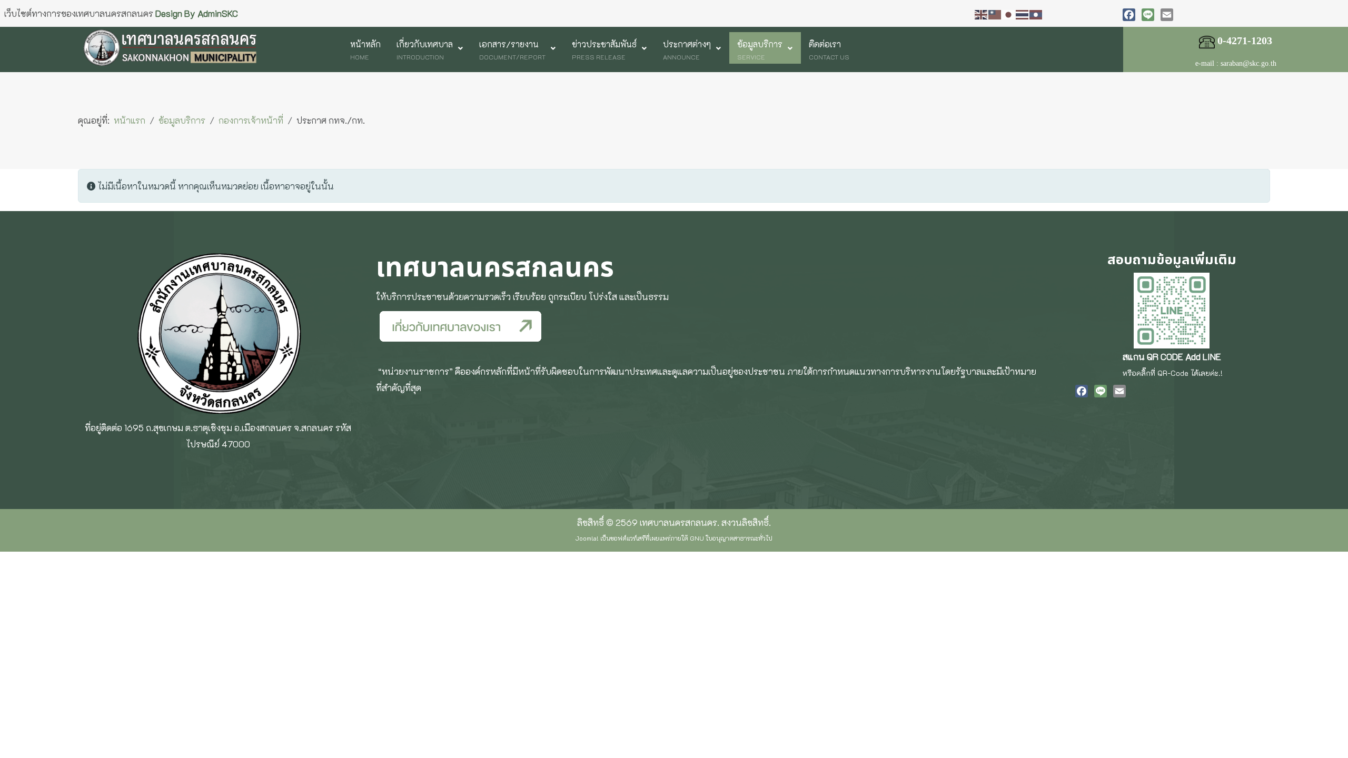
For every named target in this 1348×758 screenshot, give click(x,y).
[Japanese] (1009, 13)
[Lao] (1036, 13)
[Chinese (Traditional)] (995, 13)
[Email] (1166, 14)
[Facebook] (1129, 14)
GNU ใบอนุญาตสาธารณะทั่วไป (731, 538)
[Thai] (1022, 13)
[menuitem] (365, 48)
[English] (981, 13)
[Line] (1147, 14)
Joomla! (587, 538)
